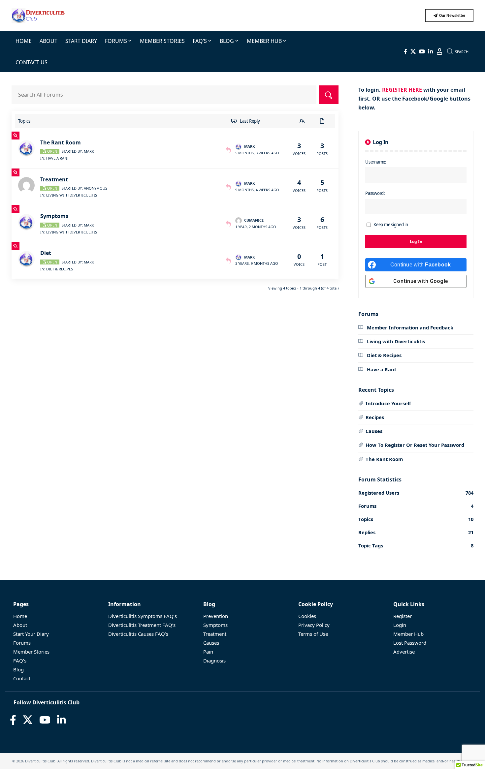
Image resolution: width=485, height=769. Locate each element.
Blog (209, 604)
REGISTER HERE (402, 89)
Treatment (54, 179)
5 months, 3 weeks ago (257, 152)
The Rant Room (60, 142)
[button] (458, 51)
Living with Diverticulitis (71, 195)
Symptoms (54, 216)
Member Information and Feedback (409, 327)
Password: (375, 193)
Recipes (375, 417)
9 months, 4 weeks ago (257, 189)
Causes (374, 431)
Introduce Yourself (388, 403)
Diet (45, 253)
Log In (416, 241)
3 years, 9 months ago (256, 263)
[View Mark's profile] (27, 148)
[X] (413, 51)
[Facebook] (405, 51)
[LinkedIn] (431, 51)
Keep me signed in (390, 225)
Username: (375, 162)
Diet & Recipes (59, 268)
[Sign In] (439, 51)
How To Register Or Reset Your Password (415, 445)
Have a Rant (57, 158)
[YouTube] (422, 51)
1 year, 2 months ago (255, 226)
